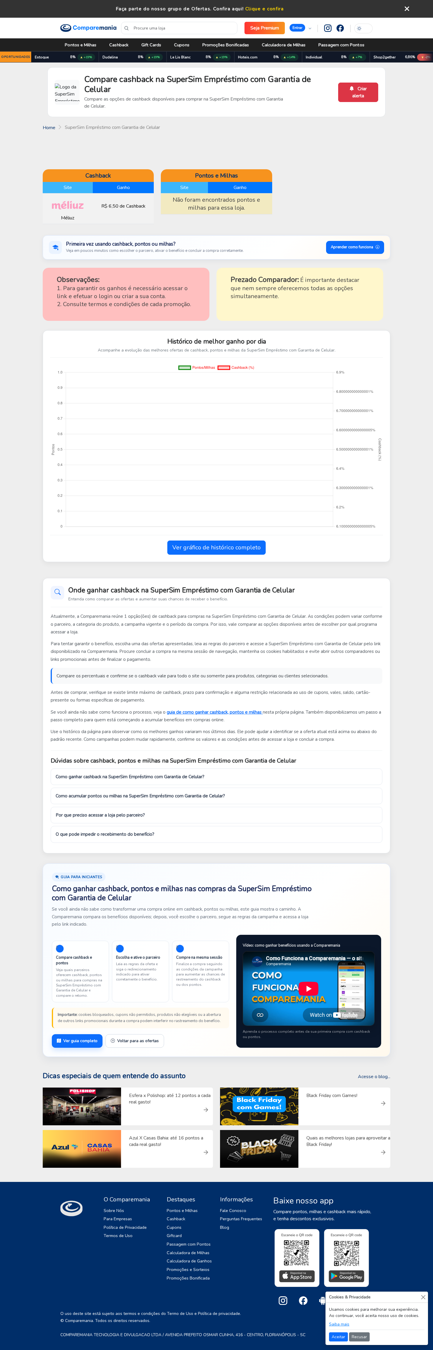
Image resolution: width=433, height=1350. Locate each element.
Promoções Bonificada (188, 1278)
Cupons (181, 45)
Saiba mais (339, 1324)
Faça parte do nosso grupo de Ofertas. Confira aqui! (180, 9)
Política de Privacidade (125, 1227)
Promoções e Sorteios (188, 1269)
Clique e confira (264, 9)
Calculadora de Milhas (284, 45)
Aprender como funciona (352, 247)
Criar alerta (359, 92)
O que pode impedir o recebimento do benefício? (105, 834)
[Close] (423, 1297)
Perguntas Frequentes (241, 1219)
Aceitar (338, 1337)
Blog (224, 1227)
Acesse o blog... (374, 1076)
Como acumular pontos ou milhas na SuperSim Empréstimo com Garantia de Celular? (140, 796)
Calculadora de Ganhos (189, 1261)
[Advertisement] (216, 149)
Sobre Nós (114, 1210)
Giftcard (174, 1236)
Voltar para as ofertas (138, 1041)
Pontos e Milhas (80, 45)
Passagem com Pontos (341, 45)
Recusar (359, 1337)
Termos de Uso (118, 1236)
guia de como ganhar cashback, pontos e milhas (215, 712)
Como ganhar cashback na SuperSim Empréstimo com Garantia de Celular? (130, 777)
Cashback (118, 45)
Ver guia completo (80, 1041)
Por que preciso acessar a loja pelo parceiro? (100, 815)
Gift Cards (151, 45)
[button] (300, 28)
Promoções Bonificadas (225, 45)
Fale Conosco (233, 1210)
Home (49, 127)
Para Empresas (118, 1219)
